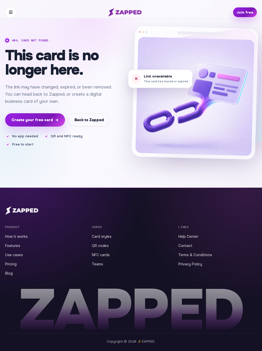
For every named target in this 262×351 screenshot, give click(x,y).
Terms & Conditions (195, 255)
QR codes (100, 245)
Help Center (188, 236)
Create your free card (35, 120)
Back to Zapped (89, 120)
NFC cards (101, 255)
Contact (185, 245)
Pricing (11, 264)
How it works (16, 236)
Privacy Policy (190, 264)
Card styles (102, 236)
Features (12, 245)
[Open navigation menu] (10, 12)
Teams (97, 264)
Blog (9, 273)
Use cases (14, 255)
